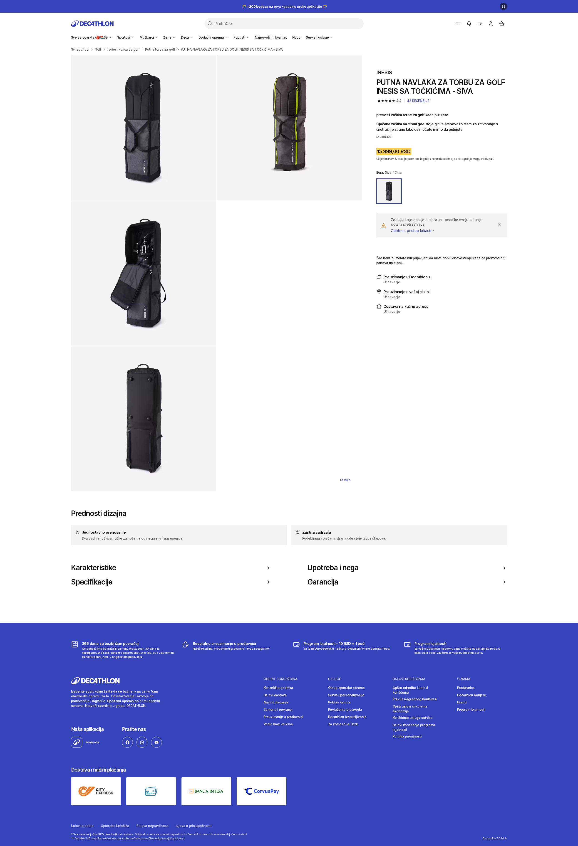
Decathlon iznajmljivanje (347, 717)
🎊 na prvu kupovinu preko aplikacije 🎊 (284, 6)
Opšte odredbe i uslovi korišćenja (410, 690)
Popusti (239, 37)
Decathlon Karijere (471, 695)
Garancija (322, 582)
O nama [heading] (463, 679)
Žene (167, 37)
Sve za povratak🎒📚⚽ (90, 37)
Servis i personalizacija (346, 695)
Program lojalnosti (471, 709)
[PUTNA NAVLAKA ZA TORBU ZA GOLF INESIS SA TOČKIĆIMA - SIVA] (143, 127)
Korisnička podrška (278, 688)
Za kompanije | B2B (343, 724)
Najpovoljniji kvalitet (271, 37)
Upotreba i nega (333, 567)
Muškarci (147, 37)
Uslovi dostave (275, 695)
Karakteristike (93, 567)
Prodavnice (466, 688)
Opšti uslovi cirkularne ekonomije (410, 708)
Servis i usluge (318, 37)
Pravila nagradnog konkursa (415, 699)
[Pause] (503, 6)
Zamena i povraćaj (278, 709)
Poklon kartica (339, 702)
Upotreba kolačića (115, 826)
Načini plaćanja (276, 702)
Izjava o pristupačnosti (193, 826)
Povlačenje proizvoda (345, 709)
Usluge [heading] (334, 679)
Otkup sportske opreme (346, 688)
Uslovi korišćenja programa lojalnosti (414, 727)
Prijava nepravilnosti (152, 826)
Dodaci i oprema (211, 37)
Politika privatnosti (407, 736)
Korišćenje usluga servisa (413, 718)
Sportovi (124, 37)
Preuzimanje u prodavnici (283, 717)
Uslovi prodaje (82, 826)
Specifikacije (91, 582)
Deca (185, 37)
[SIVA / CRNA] (389, 191)
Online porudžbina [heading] (280, 679)
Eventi (462, 702)
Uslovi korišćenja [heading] (409, 679)
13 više (345, 480)
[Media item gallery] (216, 273)
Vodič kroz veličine (278, 724)
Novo (296, 37)
